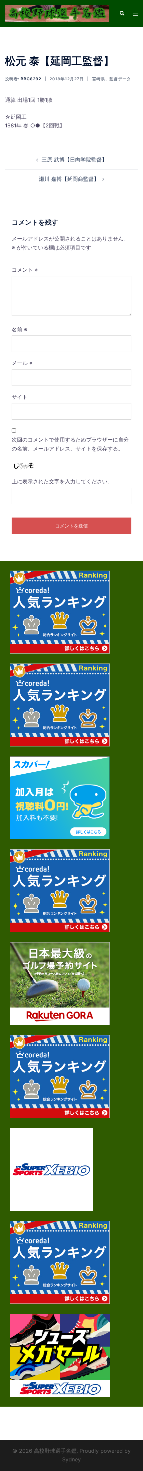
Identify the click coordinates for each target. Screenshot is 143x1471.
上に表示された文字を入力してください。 (62, 481)
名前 (19, 329)
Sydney (71, 1459)
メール (22, 363)
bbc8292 (31, 78)
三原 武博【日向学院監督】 (74, 159)
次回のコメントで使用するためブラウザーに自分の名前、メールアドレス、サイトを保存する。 (70, 444)
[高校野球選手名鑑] (57, 13)
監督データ (120, 78)
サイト (20, 396)
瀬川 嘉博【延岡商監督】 (69, 178)
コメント (25, 269)
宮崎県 (98, 78)
